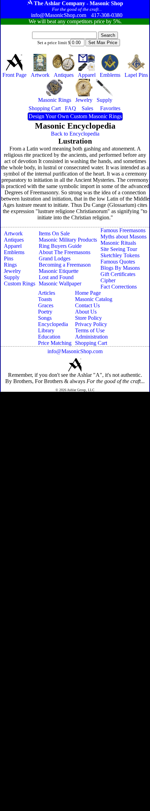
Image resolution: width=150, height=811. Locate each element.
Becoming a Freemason (65, 265)
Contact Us (87, 305)
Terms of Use (90, 330)
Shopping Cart (91, 343)
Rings (10, 265)
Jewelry (12, 271)
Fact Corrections (118, 287)
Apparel (13, 246)
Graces (45, 305)
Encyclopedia (53, 324)
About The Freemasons (64, 252)
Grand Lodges (54, 258)
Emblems (14, 252)
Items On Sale (54, 233)
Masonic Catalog (93, 299)
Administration (91, 337)
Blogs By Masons (120, 268)
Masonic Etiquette (58, 271)
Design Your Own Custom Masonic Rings (75, 116)
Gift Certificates (117, 274)
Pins (8, 258)
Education (49, 337)
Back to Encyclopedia (75, 134)
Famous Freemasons (122, 230)
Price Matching (55, 343)
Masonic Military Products (68, 240)
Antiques (14, 240)
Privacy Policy (91, 324)
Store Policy (88, 318)
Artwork (13, 233)
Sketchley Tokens (120, 255)
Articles (46, 293)
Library (46, 330)
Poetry (45, 312)
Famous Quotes (117, 262)
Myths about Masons (123, 237)
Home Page (88, 293)
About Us (86, 312)
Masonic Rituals (118, 243)
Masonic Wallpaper (60, 283)
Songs (45, 318)
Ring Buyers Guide (60, 246)
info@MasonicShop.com (75, 351)
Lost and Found (56, 277)
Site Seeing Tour (118, 249)
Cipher (107, 280)
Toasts (45, 299)
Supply (12, 277)
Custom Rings (19, 283)
